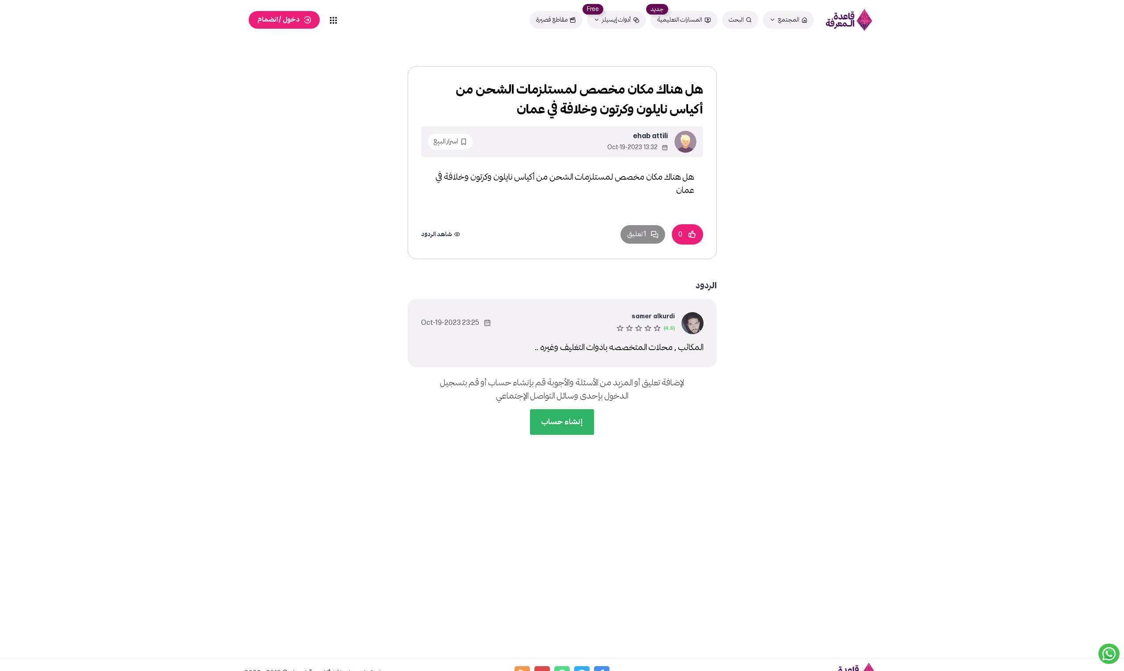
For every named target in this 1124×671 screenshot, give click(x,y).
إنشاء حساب (562, 421)
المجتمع (788, 19)
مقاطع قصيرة (552, 19)
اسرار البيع (445, 141)
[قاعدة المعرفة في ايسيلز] (849, 20)
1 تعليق (636, 234)
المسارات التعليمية (679, 19)
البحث (736, 19)
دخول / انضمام (278, 19)
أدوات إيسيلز (616, 19)
